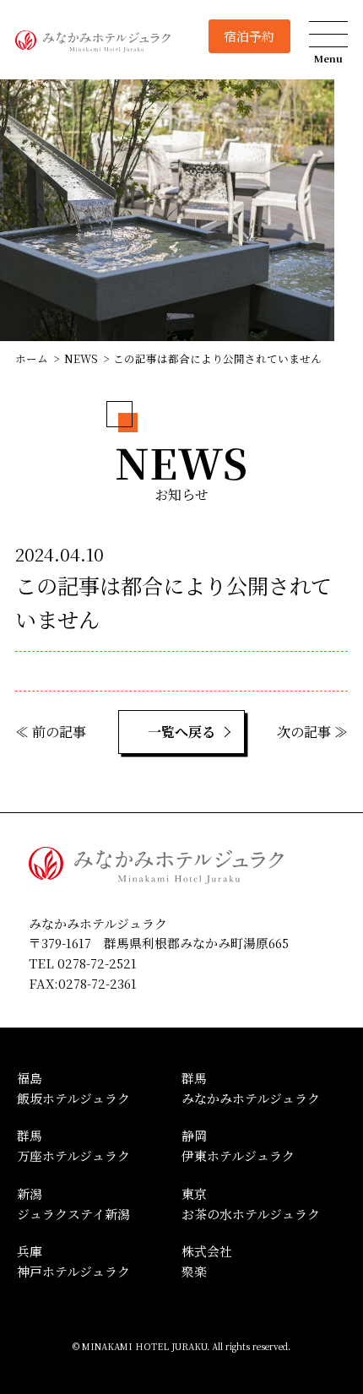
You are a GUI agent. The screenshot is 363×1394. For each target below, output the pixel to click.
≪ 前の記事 (50, 731)
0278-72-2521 (97, 963)
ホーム (31, 358)
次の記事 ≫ (312, 731)
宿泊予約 (249, 36)
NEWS (81, 358)
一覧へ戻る (181, 731)
